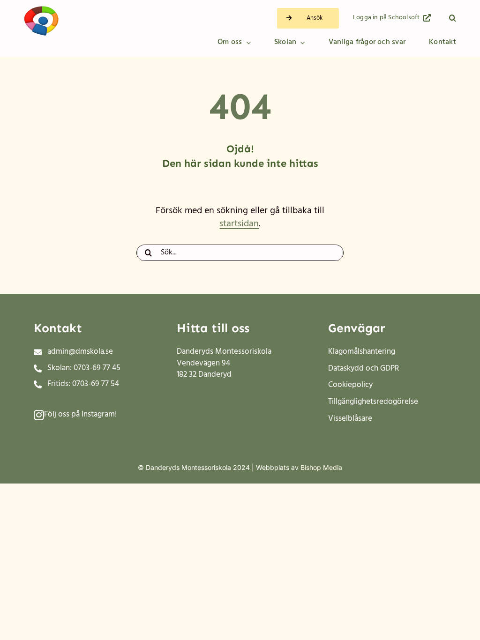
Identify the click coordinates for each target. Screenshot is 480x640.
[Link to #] (39, 415)
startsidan (239, 223)
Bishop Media (321, 467)
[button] (452, 18)
